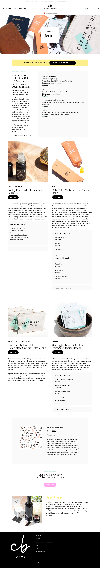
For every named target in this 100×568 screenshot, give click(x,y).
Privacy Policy (40, 551)
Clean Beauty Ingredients (44, 542)
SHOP (5, 8)
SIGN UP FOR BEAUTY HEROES (17, 8)
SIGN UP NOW (70, 1)
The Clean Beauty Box (46, 562)
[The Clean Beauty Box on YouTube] (22, 557)
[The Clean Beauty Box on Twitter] (17, 557)
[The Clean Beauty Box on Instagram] (24, 557)
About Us (39, 538)
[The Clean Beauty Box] (50, 8)
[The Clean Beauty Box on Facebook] (19, 557)
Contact (38, 548)
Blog (37, 545)
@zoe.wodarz (51, 435)
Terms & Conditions (42, 555)
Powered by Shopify (58, 562)
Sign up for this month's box (63, 63)
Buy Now (45, 85)
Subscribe (50, 484)
